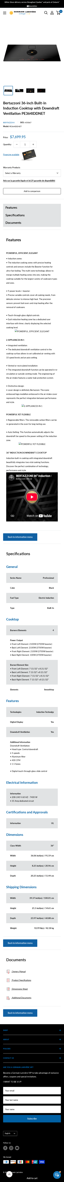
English (7, 1133)
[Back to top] (9, 1174)
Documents (13, 222)
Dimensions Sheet (19, 989)
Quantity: (7, 144)
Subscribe (32, 1118)
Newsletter (33, 6)
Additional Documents (21, 998)
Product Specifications (21, 980)
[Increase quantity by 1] (33, 144)
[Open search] (46, 13)
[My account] (52, 13)
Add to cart (32, 1178)
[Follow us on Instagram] (11, 1148)
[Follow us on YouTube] (17, 1148)
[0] (58, 13)
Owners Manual (18, 971)
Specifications (15, 215)
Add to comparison (32, 191)
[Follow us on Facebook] (5, 1148)
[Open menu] (4, 13)
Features (11, 207)
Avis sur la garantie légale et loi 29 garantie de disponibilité (29, 180)
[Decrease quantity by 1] (17, 144)
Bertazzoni (8, 122)
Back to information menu (20, 537)
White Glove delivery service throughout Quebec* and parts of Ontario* (32, 2)
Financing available (11, 154)
